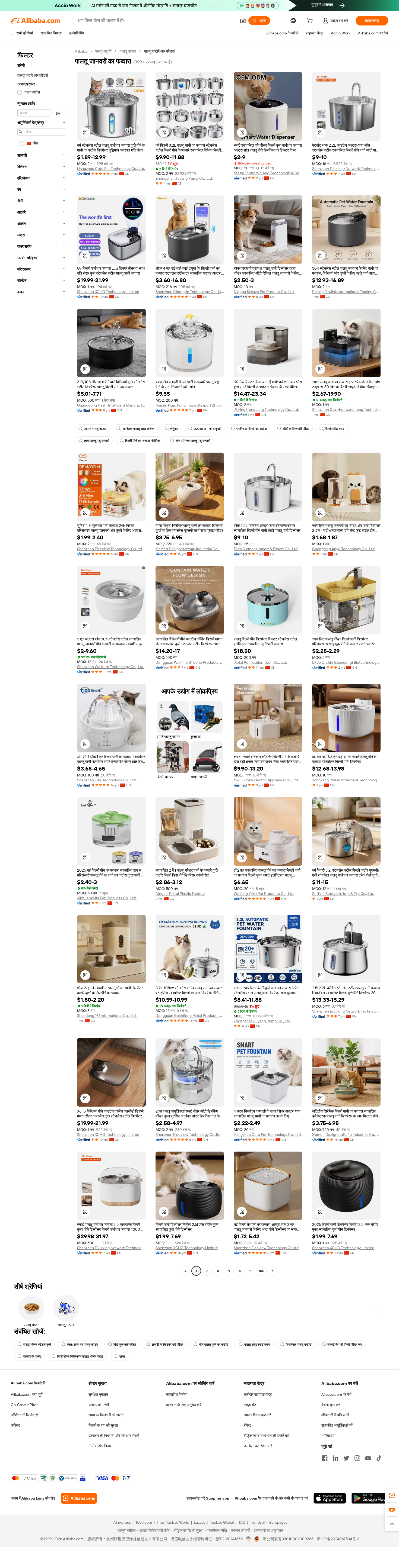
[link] (392, 1495)
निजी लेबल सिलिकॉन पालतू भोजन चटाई (80, 1356)
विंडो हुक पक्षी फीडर (124, 1344)
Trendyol (257, 1522)
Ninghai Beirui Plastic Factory (180, 893)
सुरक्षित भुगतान (98, 1394)
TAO (241, 1522)
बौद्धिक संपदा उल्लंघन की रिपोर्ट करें (266, 1435)
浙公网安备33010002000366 (288, 1539)
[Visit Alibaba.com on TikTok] (379, 1458)
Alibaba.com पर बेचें (336, 1394)
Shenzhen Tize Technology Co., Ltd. (107, 780)
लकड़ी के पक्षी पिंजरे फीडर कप (344, 1344)
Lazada (199, 1522)
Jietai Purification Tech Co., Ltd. (260, 662)
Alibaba (81, 51)
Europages (278, 1522)
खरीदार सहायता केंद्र (258, 1394)
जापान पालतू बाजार (95, 429)
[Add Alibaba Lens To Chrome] (79, 1498)
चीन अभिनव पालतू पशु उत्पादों (193, 441)
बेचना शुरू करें (330, 1405)
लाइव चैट (250, 1405)
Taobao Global (222, 1522)
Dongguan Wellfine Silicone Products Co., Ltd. (190, 662)
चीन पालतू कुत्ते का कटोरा (214, 1344)
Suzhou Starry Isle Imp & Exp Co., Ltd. (343, 893)
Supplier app (217, 1498)
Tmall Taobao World (173, 1522)
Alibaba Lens (32, 1498)
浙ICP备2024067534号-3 (338, 1539)
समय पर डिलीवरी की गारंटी (105, 1415)
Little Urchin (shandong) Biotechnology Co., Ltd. (346, 662)
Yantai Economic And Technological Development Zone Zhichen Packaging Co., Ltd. (268, 173)
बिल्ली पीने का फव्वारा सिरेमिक (142, 441)
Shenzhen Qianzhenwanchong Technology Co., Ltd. (346, 409)
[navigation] (41, 662)
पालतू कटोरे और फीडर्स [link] (159, 51)
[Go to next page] (272, 1271)
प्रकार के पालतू (32, 1356)
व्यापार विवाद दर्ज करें (257, 1415)
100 (261, 1271)
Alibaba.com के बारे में (28, 1383)
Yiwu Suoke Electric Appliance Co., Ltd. (266, 780)
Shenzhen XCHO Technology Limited (108, 291)
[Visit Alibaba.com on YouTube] (368, 1458)
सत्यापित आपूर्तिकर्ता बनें (337, 1425)
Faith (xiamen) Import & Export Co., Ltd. (266, 549)
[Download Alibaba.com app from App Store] (330, 1498)
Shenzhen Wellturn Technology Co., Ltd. (110, 667)
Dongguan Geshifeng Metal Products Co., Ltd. (190, 1015)
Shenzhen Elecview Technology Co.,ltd (109, 549)
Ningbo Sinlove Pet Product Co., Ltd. (264, 291)
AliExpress (122, 1522)
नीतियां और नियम (99, 1446)
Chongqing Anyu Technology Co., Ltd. (343, 549)
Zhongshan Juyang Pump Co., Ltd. (184, 178)
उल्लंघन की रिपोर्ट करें (258, 1446)
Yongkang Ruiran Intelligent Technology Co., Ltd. (346, 780)
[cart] (311, 21)
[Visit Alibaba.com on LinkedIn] (335, 1458)
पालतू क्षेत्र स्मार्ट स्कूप (257, 1344)
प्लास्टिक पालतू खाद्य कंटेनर (138, 429)
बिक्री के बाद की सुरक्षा (103, 1425)
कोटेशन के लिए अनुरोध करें (183, 1405)
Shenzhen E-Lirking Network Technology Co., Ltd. (346, 168)
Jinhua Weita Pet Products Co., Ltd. (107, 898)
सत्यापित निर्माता (176, 1394)
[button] (243, 20)
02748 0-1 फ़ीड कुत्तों (207, 429)
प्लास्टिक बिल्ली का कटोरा (251, 429)
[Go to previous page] (185, 1271)
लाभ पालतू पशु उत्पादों (96, 441)
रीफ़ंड (247, 1425)
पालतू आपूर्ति (103, 51)
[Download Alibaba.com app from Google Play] (370, 1498)
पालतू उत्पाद (128, 51)
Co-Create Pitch (25, 1405)
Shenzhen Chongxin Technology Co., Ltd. (190, 291)
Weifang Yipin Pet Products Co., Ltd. (264, 893)
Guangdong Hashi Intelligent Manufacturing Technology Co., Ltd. (111, 405)
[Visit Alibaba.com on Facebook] (324, 1458)
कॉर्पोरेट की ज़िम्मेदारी (24, 1415)
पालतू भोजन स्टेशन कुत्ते (37, 1344)
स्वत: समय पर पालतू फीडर (82, 1344)
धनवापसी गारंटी (98, 1405)
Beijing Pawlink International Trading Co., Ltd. (346, 291)
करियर (15, 1425)
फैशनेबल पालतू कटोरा (299, 1344)
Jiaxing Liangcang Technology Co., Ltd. (266, 409)
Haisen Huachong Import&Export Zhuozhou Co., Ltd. (190, 405)
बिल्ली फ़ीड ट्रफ (334, 429)
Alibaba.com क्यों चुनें (27, 1394)
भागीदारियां (328, 1435)
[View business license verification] (248, 1539)
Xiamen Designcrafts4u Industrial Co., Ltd (190, 549)
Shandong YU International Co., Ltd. (107, 1015)
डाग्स (122, 1356)
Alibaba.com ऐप (248, 1498)
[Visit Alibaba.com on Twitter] (346, 1458)
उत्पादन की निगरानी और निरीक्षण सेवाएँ (113, 1435)
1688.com (143, 1522)
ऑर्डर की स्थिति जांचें (335, 1415)
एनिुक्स (174, 429)
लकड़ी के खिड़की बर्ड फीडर (167, 1344)
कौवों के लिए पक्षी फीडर (296, 429)
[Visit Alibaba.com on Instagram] (357, 1458)
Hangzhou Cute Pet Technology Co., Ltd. (111, 168)
